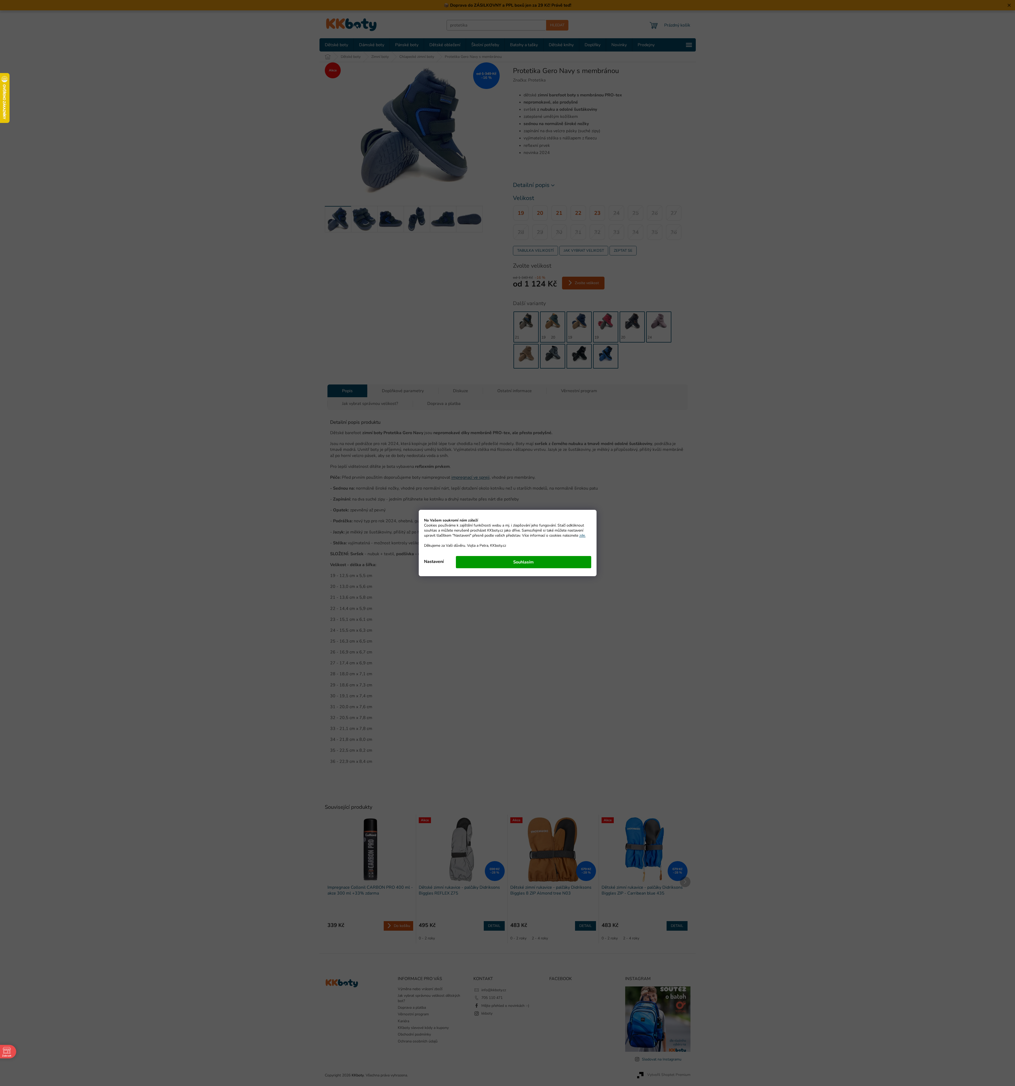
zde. (582, 535)
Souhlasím (523, 562)
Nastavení (434, 562)
